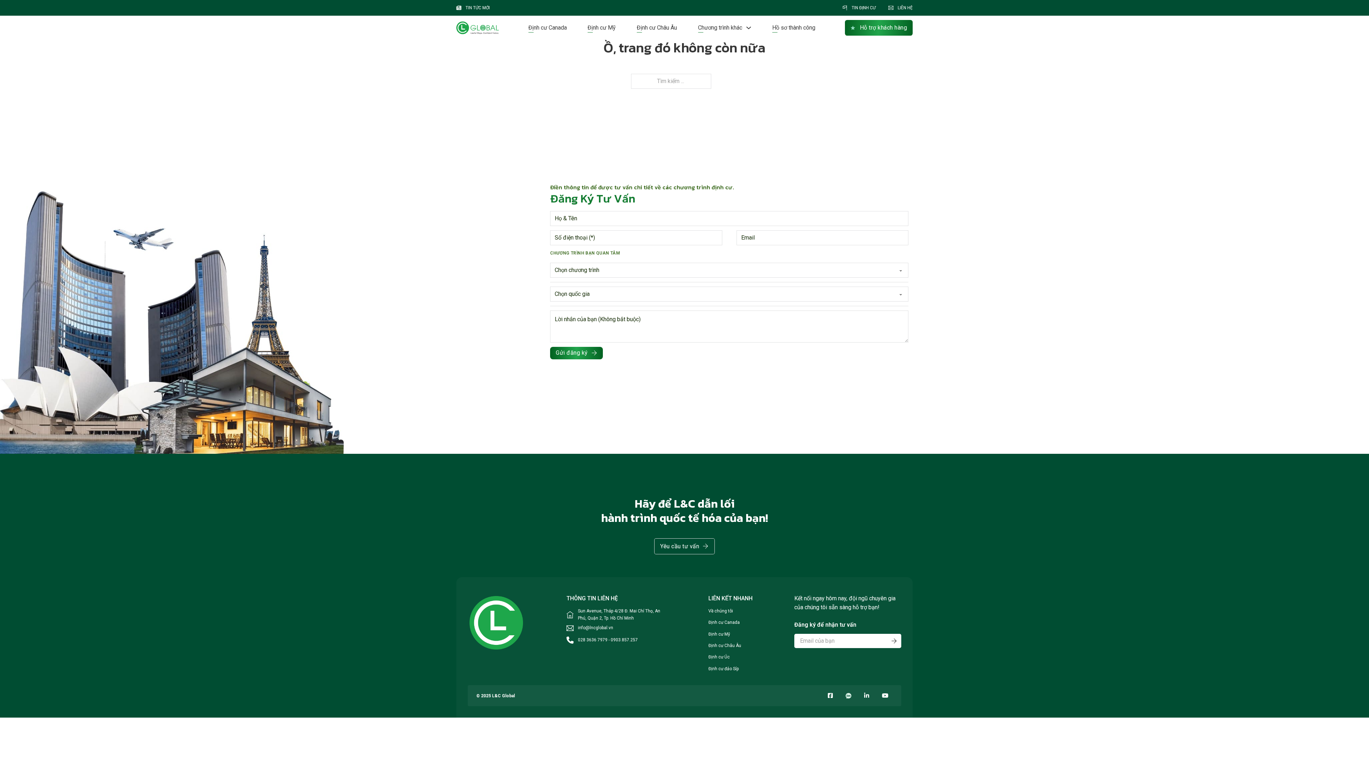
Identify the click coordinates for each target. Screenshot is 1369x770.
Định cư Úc (719, 656)
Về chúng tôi (720, 611)
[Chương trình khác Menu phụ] (749, 28)
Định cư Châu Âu (657, 27)
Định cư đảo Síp (723, 668)
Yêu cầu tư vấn (679, 546)
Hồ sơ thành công (793, 27)
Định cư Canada (547, 27)
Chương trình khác (720, 27)
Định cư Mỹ (602, 27)
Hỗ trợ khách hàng (883, 27)
